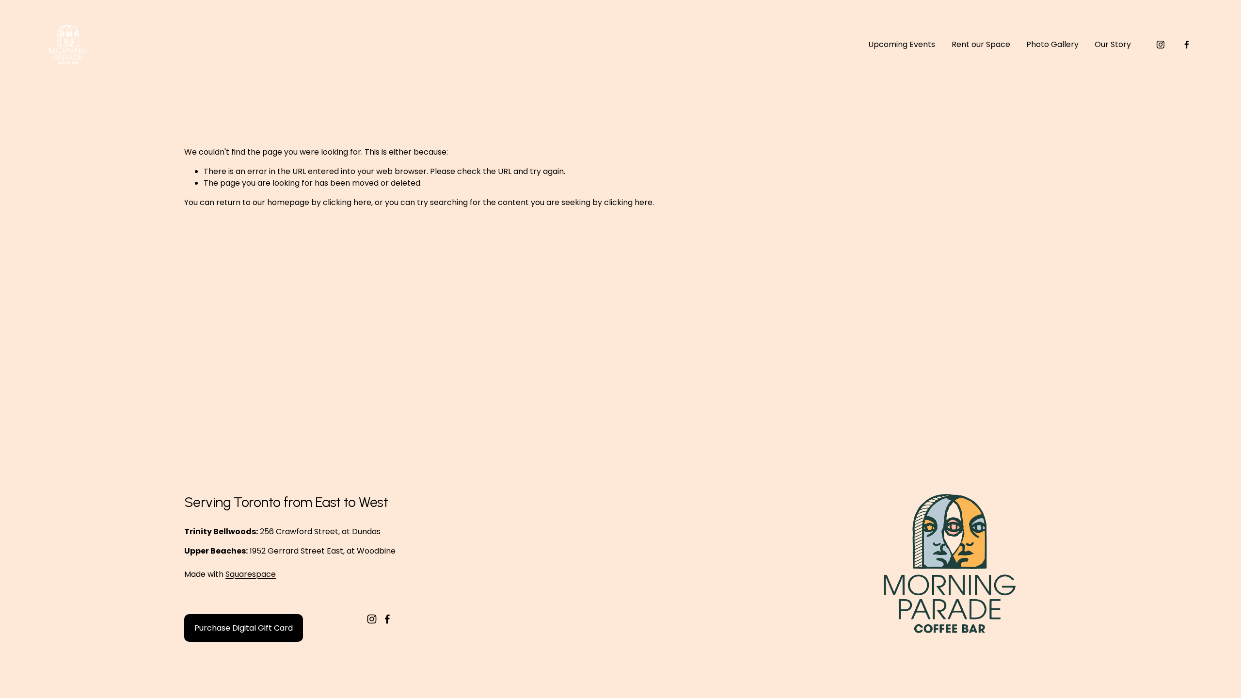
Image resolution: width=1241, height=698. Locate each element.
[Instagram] (1160, 44)
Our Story (1113, 44)
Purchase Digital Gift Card (243, 628)
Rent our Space (981, 44)
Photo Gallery (1052, 44)
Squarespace (250, 574)
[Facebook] (1187, 44)
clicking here (347, 202)
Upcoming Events (901, 44)
